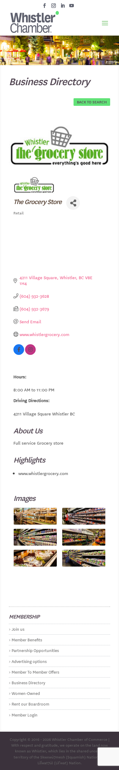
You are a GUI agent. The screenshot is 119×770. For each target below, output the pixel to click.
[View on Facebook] (18, 353)
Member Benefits (27, 639)
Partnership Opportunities (35, 650)
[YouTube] (71, 7)
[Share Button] (73, 203)
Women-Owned (26, 693)
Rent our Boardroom (30, 703)
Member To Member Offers (35, 671)
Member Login (25, 714)
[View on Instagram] (30, 353)
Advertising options (29, 661)
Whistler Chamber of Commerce (79, 739)
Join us (18, 629)
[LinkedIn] (62, 7)
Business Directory (28, 682)
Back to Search (92, 102)
